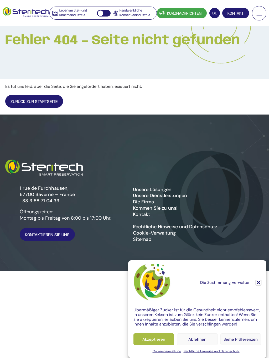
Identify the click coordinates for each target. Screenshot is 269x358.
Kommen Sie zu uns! (155, 208)
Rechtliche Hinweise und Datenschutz (212, 351)
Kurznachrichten (184, 14)
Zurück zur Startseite (34, 102)
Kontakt (235, 14)
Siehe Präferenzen (241, 339)
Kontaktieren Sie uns (47, 235)
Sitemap (142, 239)
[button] (258, 282)
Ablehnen (197, 339)
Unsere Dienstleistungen (160, 195)
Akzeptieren (153, 339)
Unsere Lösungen (152, 189)
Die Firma (143, 202)
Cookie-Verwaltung (167, 351)
